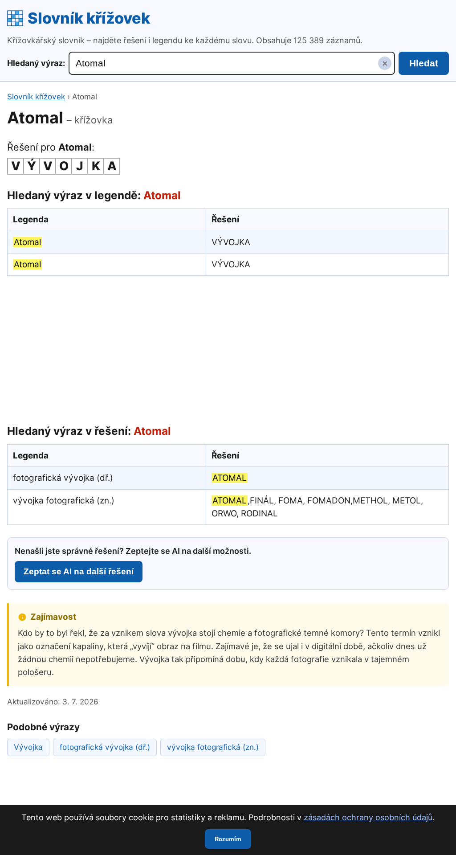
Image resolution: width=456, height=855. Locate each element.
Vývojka (28, 747)
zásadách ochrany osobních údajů (368, 817)
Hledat (423, 63)
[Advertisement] (228, 348)
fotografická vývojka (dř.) (105, 747)
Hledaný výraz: (36, 63)
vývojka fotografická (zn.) (213, 747)
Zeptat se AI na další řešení (79, 571)
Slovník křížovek (89, 18)
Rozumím (228, 839)
